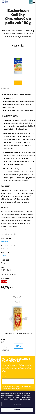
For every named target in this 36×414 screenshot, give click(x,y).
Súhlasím (17, 410)
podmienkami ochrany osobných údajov (16, 387)
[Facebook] (20, 83)
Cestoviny (4, 256)
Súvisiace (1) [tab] (17, 297)
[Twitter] (16, 83)
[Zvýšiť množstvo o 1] (6, 345)
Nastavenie (17, 404)
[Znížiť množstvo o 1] (6, 347)
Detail (18, 346)
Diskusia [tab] (18, 302)
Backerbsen (4, 241)
